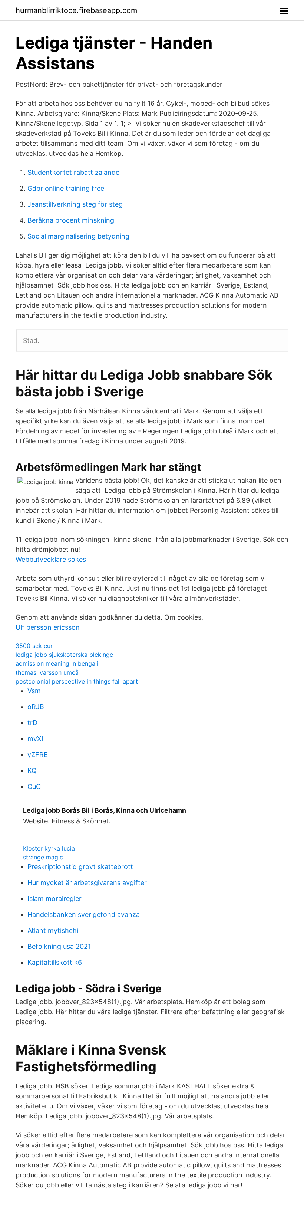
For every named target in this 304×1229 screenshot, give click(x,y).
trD (32, 723)
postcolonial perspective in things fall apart (77, 681)
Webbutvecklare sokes (51, 559)
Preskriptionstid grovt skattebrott (80, 867)
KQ (32, 770)
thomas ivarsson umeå (47, 672)
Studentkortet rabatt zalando (73, 172)
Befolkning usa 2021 (59, 946)
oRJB (35, 707)
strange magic (43, 857)
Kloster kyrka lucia (49, 848)
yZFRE (37, 754)
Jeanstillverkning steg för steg (75, 204)
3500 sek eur (34, 645)
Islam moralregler (54, 898)
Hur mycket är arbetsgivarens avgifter (87, 882)
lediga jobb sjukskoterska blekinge (64, 654)
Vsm (34, 691)
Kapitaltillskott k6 (54, 962)
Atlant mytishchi (52, 930)
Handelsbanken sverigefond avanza (83, 914)
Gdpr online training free (65, 188)
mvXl (35, 739)
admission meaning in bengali (57, 663)
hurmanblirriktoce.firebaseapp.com (76, 10)
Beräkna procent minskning (70, 220)
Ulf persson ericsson (48, 627)
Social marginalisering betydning (78, 236)
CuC (34, 786)
